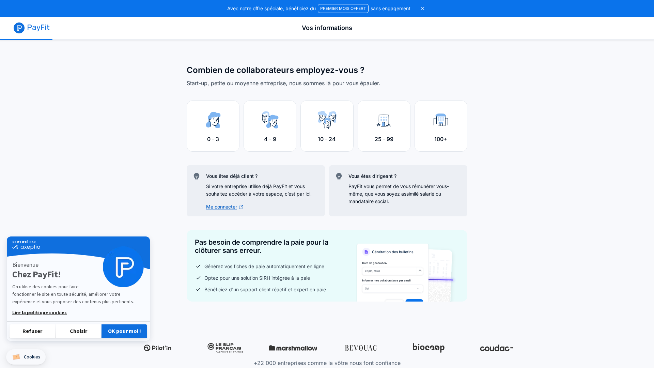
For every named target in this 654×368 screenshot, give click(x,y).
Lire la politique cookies (39, 313)
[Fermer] (423, 8)
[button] (26, 357)
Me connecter (221, 207)
